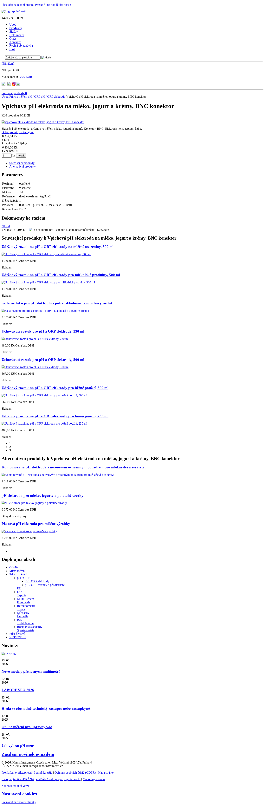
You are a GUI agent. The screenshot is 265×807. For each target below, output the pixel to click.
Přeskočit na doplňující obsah (53, 4)
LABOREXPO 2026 (18, 690)
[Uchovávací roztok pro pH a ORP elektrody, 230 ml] (35, 339)
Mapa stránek (106, 772)
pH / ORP (34, 96)
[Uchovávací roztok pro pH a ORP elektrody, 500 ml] (35, 367)
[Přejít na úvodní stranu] (14, 11)
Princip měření (18, 96)
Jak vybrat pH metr (18, 746)
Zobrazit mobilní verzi (15, 785)
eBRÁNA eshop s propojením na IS (58, 779)
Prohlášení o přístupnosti (17, 772)
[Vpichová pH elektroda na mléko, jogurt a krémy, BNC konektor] (43, 122)
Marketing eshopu (94, 779)
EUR (29, 76)
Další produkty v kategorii (18, 132)
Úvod (5, 96)
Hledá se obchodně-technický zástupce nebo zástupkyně (46, 708)
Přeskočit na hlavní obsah (17, 4)
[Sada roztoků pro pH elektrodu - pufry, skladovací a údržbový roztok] (45, 310)
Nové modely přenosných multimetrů (31, 671)
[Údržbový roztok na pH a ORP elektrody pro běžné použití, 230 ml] (44, 423)
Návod (6, 226)
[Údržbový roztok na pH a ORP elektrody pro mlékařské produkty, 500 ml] (48, 282)
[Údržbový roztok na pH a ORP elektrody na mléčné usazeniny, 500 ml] (46, 254)
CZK (22, 76)
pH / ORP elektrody (53, 96)
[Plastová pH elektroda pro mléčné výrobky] (29, 531)
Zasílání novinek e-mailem (28, 754)
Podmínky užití (43, 772)
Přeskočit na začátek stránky (19, 802)
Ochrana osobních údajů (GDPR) (75, 772)
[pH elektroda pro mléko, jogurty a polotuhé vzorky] (34, 503)
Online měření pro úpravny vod (27, 727)
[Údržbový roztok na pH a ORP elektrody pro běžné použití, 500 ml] (44, 395)
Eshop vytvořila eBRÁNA (18, 779)
